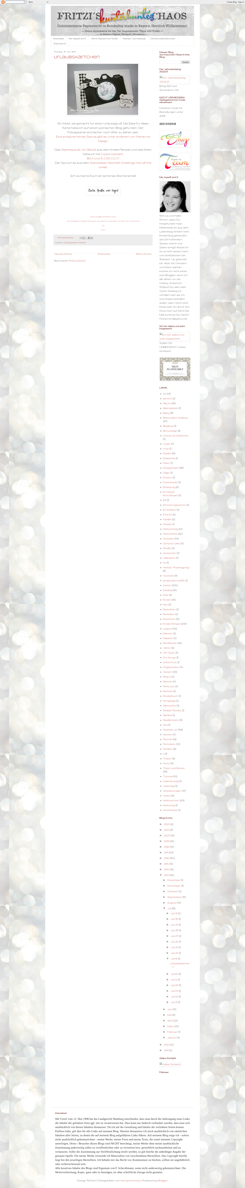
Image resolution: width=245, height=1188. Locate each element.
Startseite (58, 38)
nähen (167, 647)
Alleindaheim (170, 408)
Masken (168, 638)
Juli (169, 908)
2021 (167, 829)
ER (164, 500)
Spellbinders (171, 720)
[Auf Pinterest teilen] (91, 237)
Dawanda (169, 458)
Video (166, 795)
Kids (165, 595)
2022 (167, 824)
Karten (82, 242)
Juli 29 (175, 924)
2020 (167, 835)
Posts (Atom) (77, 260)
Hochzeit (168, 575)
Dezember (174, 880)
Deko (166, 463)
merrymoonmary (130, 1180)
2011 (166, 1050)
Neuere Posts (63, 253)
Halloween (169, 557)
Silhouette (169, 705)
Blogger (163, 1180)
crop (166, 448)
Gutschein (169, 553)
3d (164, 393)
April (170, 1020)
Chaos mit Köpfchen (175, 435)
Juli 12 (174, 979)
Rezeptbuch (170, 696)
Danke (167, 453)
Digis (166, 472)
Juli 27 (174, 936)
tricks (166, 763)
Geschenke (170, 533)
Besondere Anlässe (175, 417)
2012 (167, 1044)
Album (167, 403)
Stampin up (170, 729)
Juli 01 (174, 1002)
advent (167, 398)
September (174, 897)
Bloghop (168, 426)
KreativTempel (171, 623)
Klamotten (169, 609)
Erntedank (169, 509)
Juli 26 (175, 941)
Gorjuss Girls (171, 543)
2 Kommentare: (66, 237)
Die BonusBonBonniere (163, 38)
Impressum (59, 43)
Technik (167, 739)
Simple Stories (172, 710)
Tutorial (167, 776)
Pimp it (167, 676)
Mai (169, 1015)
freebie (167, 524)
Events (167, 514)
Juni (170, 1009)
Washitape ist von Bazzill (78, 149)
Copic (166, 443)
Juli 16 (174, 973)
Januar (172, 1037)
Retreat (167, 691)
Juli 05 (175, 990)
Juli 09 (175, 985)
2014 (167, 869)
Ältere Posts (144, 253)
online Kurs (170, 662)
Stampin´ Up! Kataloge (134, 38)
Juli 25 (175, 947)
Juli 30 (175, 919)
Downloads (170, 482)
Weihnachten (171, 800)
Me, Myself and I (77, 38)
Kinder (167, 599)
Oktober (173, 891)
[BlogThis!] (83, 237)
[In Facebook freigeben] (89, 237)
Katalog (167, 590)
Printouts (168, 686)
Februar (172, 1031)
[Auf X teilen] (86, 237)
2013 (166, 875)
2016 (167, 858)
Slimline (167, 715)
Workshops (170, 810)
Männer (167, 633)
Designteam (71, 242)
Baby (166, 413)
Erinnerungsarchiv (174, 505)
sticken (167, 734)
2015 (166, 863)
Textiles (167, 748)
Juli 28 (175, 930)
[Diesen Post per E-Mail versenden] (81, 237)
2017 (166, 852)
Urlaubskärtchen (77, 57)
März (170, 1026)
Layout (167, 628)
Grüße (167, 548)
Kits (165, 604)
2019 (167, 841)
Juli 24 (175, 953)
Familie (167, 519)
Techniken (169, 744)
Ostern (167, 671)
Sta (165, 724)
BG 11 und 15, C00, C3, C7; (103, 158)
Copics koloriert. (112, 154)
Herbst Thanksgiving (176, 567)
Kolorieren (169, 619)
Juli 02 (175, 996)
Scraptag (169, 700)
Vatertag (168, 786)
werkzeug (169, 805)
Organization (171, 667)
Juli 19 (174, 958)
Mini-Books (170, 643)
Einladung (169, 487)
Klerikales (168, 614)
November (174, 885)
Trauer (167, 758)
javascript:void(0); (174, 580)
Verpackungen (172, 790)
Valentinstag (171, 781)
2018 (167, 846)
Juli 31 (174, 913)
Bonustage (170, 430)
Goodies (168, 538)
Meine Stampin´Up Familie (104, 38)
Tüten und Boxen (174, 768)
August (172, 902)
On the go (169, 657)
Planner (167, 681)
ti (163, 753)
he (164, 562)
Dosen (167, 477)
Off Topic (169, 652)
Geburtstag (170, 529)
